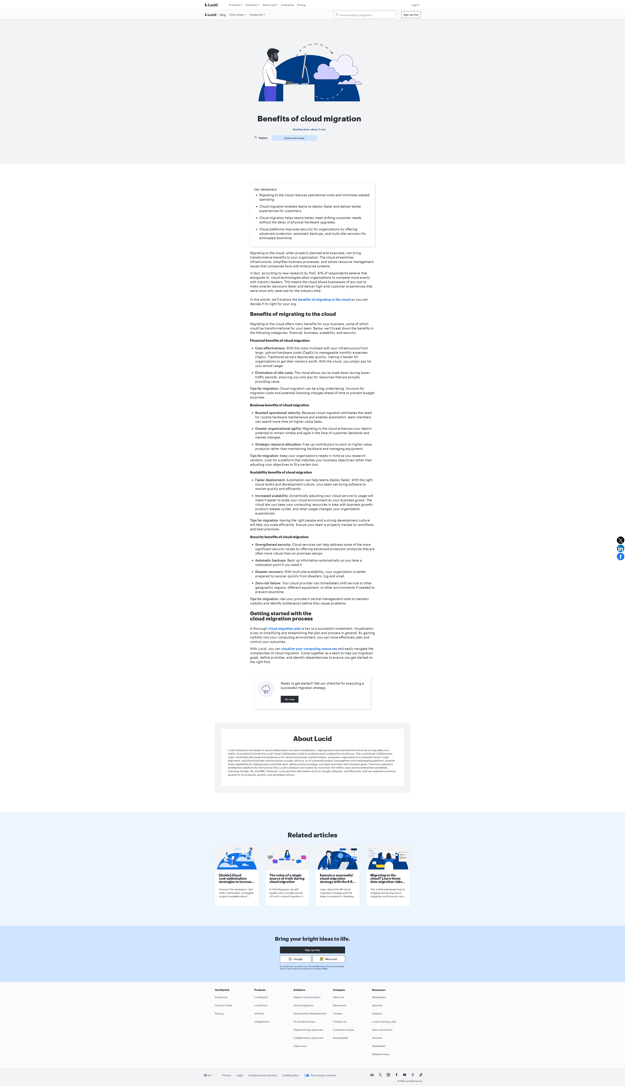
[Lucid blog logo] (216, 14)
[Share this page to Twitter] (620, 540)
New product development (310, 1013)
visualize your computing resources (309, 649)
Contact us (340, 1021)
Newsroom (339, 1005)
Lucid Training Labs (384, 1021)
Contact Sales (223, 1005)
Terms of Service (316, 966)
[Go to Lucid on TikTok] (421, 1074)
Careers (337, 1013)
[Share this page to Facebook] (620, 556)
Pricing (301, 4)
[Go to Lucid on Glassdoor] (412, 1074)
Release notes (380, 1054)
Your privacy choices (323, 1075)
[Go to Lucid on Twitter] (380, 1074)
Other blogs (236, 14)
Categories (256, 14)
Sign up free (410, 14)
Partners (377, 1037)
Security (377, 1005)
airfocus (259, 1013)
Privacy (226, 1075)
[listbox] (365, 15)
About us (338, 997)
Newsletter (378, 1045)
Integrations (261, 1021)
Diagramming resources (308, 1029)
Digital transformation (307, 997)
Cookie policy (290, 1075)
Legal (239, 1075)
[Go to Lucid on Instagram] (388, 1074)
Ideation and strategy (295, 138)
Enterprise (287, 4)
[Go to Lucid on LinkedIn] (372, 1074)
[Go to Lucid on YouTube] (404, 1074)
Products (234, 4)
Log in (415, 4)
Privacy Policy (321, 968)
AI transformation (304, 1021)
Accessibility (340, 1037)
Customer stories (343, 1029)
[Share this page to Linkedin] (620, 548)
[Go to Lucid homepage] (216, 5)
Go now (289, 699)
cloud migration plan (284, 628)
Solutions (251, 4)
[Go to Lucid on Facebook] (396, 1074)
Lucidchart (261, 1005)
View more (300, 1045)
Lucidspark (261, 997)
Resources (269, 4)
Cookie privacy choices (262, 1075)
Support (377, 1013)
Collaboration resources (308, 1037)
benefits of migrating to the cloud (324, 299)
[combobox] (366, 15)
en (209, 1075)
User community (382, 1029)
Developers (379, 997)
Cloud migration (303, 1005)
